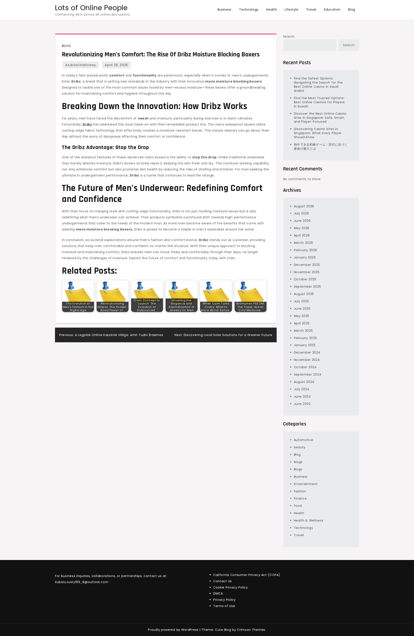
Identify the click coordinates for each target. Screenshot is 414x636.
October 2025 (305, 279)
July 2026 (301, 213)
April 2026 (302, 235)
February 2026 (305, 250)
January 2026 (305, 257)
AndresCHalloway (80, 65)
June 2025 (302, 308)
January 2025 (305, 345)
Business (225, 9)
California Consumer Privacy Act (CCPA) (246, 575)
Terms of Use (224, 606)
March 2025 (303, 330)
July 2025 (301, 301)
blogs (298, 462)
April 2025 (302, 323)
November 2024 (307, 360)
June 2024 (302, 396)
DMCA (218, 593)
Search (289, 36)
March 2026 (303, 243)
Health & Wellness (308, 520)
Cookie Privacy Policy (230, 587)
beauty (300, 447)
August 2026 (304, 206)
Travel (311, 9)
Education (332, 9)
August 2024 (304, 382)
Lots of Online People (91, 8)
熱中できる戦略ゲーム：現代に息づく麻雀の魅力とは (321, 146)
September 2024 (307, 374)
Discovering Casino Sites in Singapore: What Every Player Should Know (318, 133)
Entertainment (306, 484)
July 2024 (301, 389)
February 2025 (305, 338)
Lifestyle (291, 9)
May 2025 (301, 316)
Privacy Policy (224, 600)
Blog (351, 9)
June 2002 (302, 404)
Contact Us (222, 581)
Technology (249, 9)
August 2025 (304, 294)
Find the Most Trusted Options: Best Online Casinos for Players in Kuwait (319, 102)
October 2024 (305, 367)
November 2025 (307, 272)
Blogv (298, 469)
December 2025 (307, 265)
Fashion (300, 491)
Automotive (303, 440)
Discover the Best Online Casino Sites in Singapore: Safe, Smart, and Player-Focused (320, 117)
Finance (300, 498)
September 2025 (307, 286)
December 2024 (307, 352)
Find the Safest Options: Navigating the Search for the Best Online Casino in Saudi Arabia (318, 84)
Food (298, 506)
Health (271, 9)
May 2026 (302, 228)
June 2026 (302, 221)
